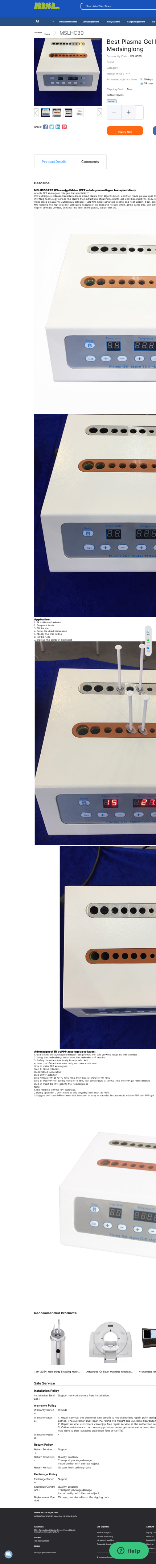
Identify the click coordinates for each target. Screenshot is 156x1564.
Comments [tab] (90, 162)
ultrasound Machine (105, 1540)
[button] (114, 112)
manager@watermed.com (45, 1552)
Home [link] (47, 34)
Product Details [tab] (54, 162)
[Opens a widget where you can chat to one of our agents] (129, 1551)
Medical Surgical (104, 1532)
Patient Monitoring (104, 1536)
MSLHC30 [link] (71, 33)
